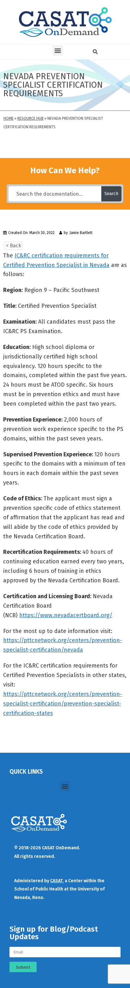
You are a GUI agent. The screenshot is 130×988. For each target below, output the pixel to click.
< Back (13, 246)
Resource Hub (30, 118)
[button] (58, 50)
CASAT (56, 881)
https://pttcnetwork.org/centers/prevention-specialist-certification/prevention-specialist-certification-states (62, 704)
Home (8, 118)
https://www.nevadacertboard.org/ (65, 615)
